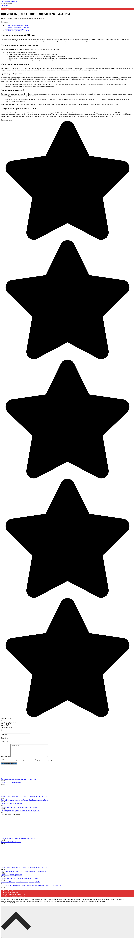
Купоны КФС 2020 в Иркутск (11, 782)
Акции (7, 9)
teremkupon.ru (5, 5)
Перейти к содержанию (9, 1)
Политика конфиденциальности (15, 896)
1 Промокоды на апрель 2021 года (16, 25)
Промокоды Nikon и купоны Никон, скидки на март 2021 (20, 811)
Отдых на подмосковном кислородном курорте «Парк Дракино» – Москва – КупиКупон (31, 885)
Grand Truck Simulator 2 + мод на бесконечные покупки (19, 807)
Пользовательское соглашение (15, 894)
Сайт (2, 741)
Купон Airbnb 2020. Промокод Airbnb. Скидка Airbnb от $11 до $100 (24, 796)
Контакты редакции (11, 892)
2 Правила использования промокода (17, 27)
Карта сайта (9, 890)
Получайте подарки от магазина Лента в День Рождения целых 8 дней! (25, 800)
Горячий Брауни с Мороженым (11, 803)
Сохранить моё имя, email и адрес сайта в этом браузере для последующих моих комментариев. (35, 760)
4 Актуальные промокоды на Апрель (17, 31)
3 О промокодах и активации (14, 29)
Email (2, 738)
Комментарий (5, 756)
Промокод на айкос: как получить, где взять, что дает (19, 779)
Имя (2, 734)
